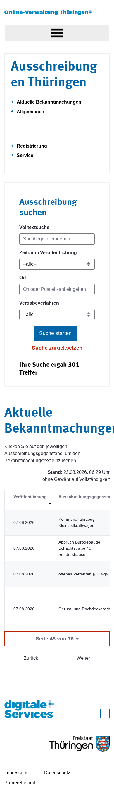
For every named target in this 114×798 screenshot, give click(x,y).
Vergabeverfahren (39, 302)
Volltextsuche (34, 227)
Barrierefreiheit (19, 782)
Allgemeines (30, 111)
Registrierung (32, 145)
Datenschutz (57, 772)
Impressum (15, 772)
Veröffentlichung (30, 496)
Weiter (83, 658)
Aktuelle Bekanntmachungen (49, 102)
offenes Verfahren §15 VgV (83, 574)
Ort (22, 277)
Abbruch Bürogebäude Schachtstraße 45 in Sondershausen (79, 548)
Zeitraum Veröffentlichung (48, 252)
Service (25, 155)
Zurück (31, 658)
